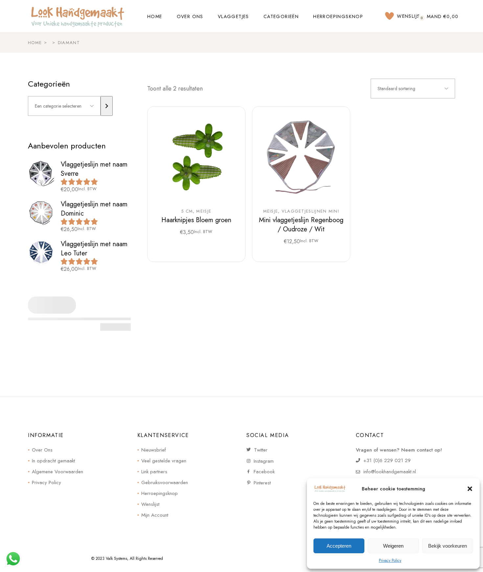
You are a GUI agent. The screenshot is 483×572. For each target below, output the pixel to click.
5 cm (187, 211)
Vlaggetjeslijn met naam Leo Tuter (94, 248)
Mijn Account (154, 515)
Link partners (154, 471)
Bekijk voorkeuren (447, 546)
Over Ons (42, 450)
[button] (470, 488)
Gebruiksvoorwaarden (164, 482)
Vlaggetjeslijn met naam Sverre (94, 169)
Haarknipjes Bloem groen (196, 220)
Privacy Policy (390, 560)
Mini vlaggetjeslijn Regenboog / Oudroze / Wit (301, 224)
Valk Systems (116, 558)
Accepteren (339, 546)
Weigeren (393, 546)
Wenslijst (150, 504)
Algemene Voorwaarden (57, 471)
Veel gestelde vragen (163, 460)
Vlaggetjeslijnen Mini (310, 211)
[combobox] (413, 88)
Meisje (203, 211)
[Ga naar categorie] (107, 106)
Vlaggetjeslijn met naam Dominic (94, 208)
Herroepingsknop (159, 493)
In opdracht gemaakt (53, 460)
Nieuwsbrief (153, 450)
